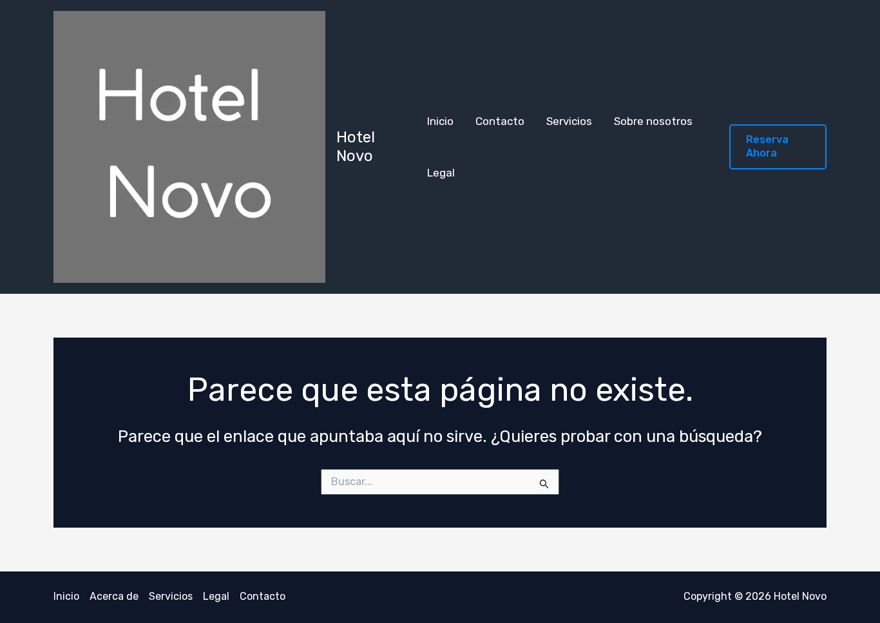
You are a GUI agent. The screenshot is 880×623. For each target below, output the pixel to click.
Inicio (440, 121)
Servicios (569, 121)
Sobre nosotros (653, 121)
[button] (778, 146)
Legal (441, 172)
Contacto (499, 121)
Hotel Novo (355, 146)
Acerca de (114, 596)
